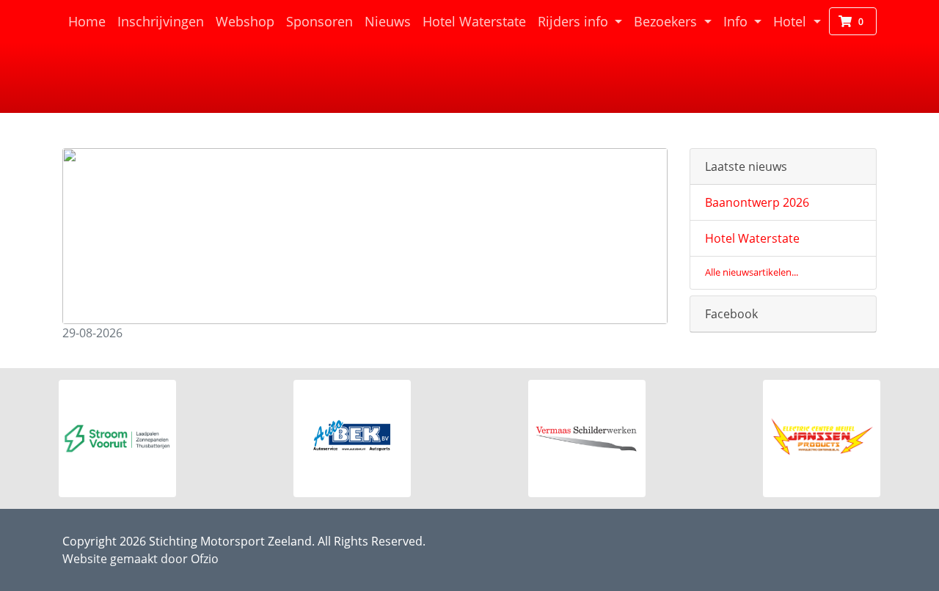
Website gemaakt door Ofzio (140, 559)
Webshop (245, 21)
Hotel (791, 21)
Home (90, 21)
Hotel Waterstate (477, 21)
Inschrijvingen (160, 21)
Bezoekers (667, 21)
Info (737, 21)
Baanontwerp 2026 (757, 202)
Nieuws (388, 21)
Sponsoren (319, 21)
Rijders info (575, 21)
